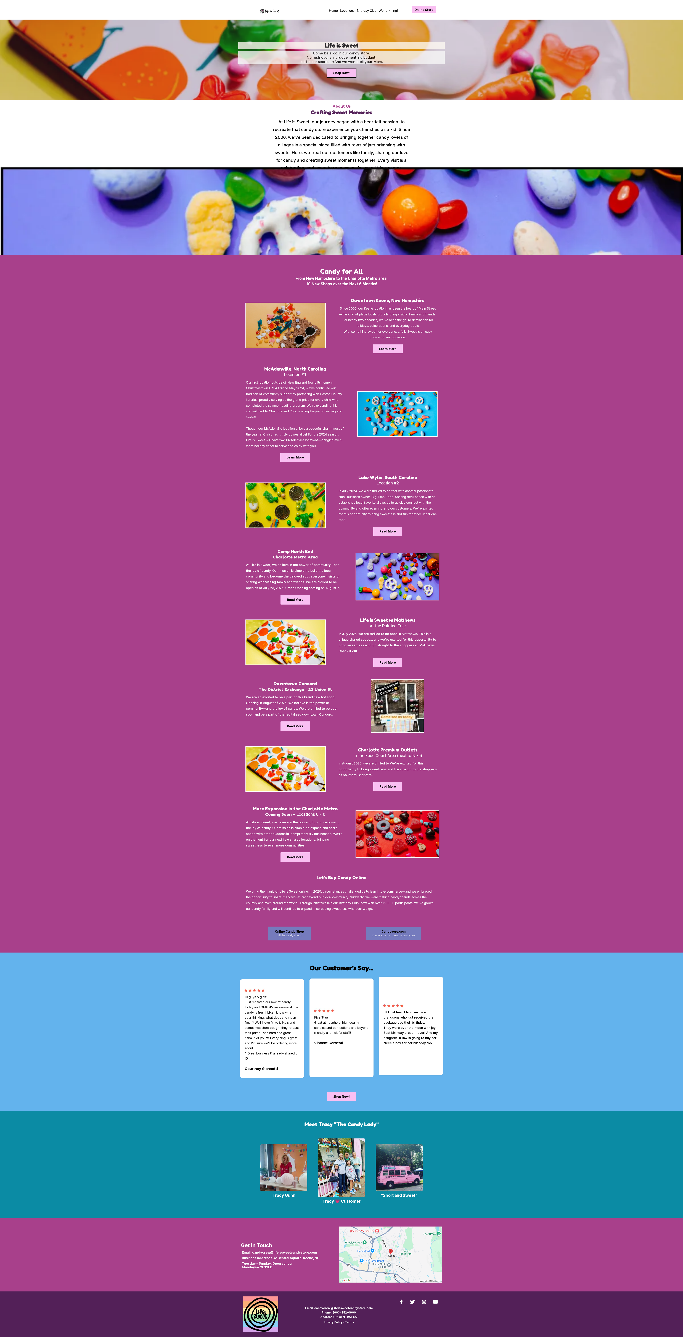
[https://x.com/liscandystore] (413, 1302)
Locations (347, 10)
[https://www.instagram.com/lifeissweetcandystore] (425, 1302)
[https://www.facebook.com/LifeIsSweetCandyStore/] (402, 1302)
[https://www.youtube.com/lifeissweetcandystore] (436, 1302)
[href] (390, 1255)
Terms (349, 1322)
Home (333, 10)
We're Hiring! (388, 10)
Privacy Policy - (334, 1322)
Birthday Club (367, 10)
